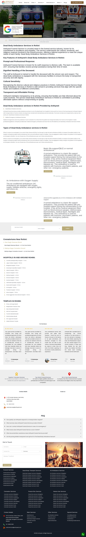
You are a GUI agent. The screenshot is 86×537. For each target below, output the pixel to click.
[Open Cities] (35, 2)
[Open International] (54, 2)
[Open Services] (43, 2)
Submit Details (7, 465)
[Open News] (61, 2)
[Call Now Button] (83, 534)
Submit (68, 228)
